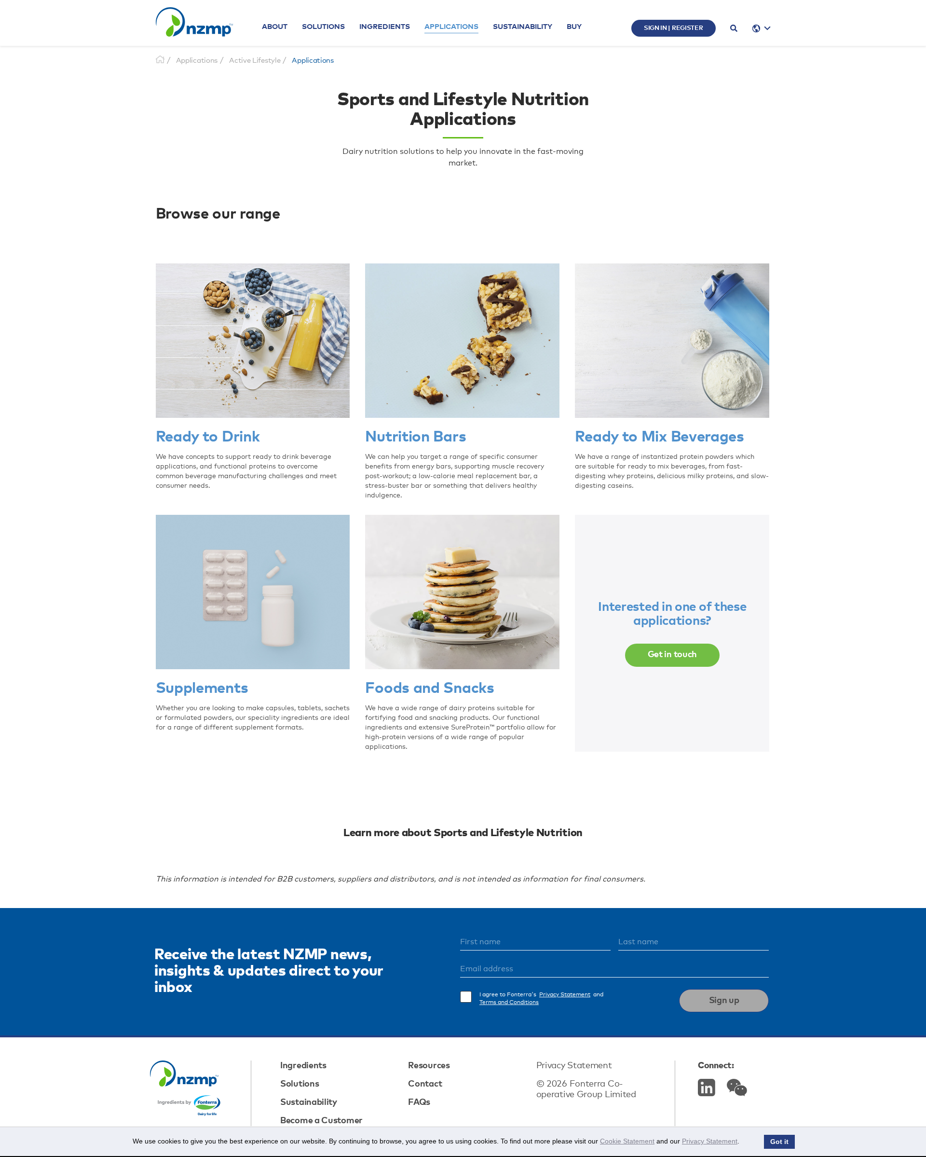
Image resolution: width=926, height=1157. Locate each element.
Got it (779, 1141)
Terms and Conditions (509, 1002)
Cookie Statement (627, 1141)
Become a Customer (321, 1120)
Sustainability (522, 26)
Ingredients (384, 26)
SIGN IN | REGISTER (673, 28)
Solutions (323, 26)
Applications (451, 26)
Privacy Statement (564, 995)
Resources (428, 1065)
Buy (574, 26)
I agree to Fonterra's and (541, 998)
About (274, 26)
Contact (425, 1084)
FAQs (419, 1102)
